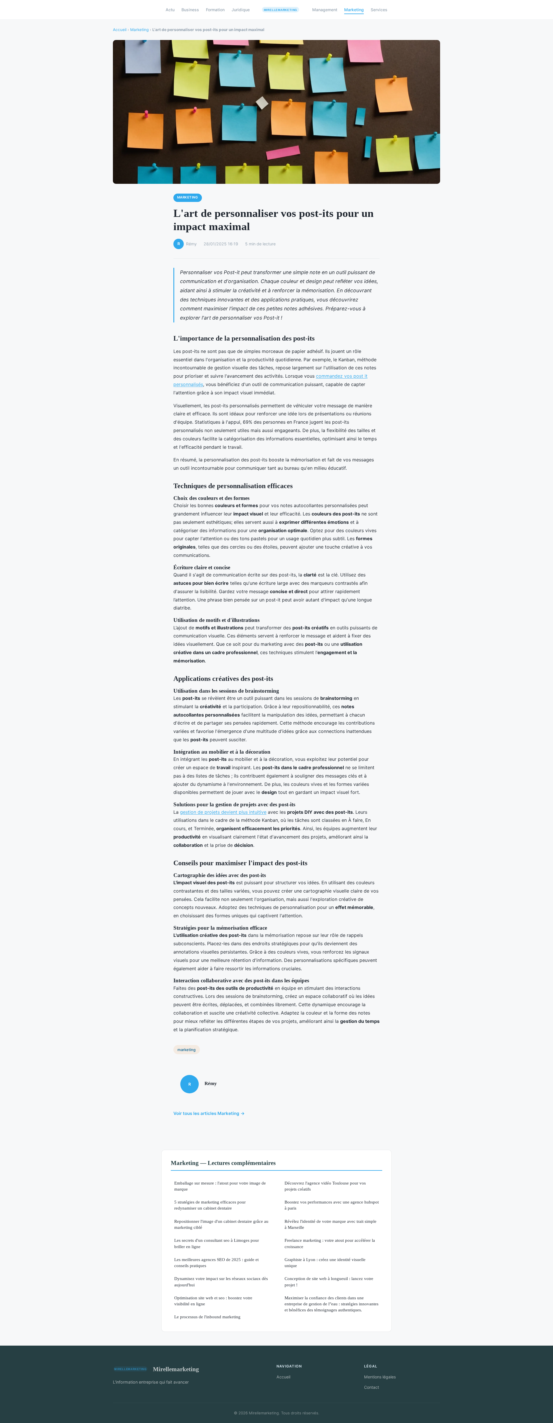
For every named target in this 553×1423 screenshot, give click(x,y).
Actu (170, 9)
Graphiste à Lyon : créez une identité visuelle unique (325, 1262)
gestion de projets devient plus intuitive (223, 812)
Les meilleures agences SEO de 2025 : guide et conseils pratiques (216, 1262)
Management (324, 9)
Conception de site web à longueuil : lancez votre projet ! (329, 1281)
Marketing (354, 9)
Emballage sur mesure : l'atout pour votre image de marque (220, 1186)
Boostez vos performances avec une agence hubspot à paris (332, 1204)
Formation (215, 9)
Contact (371, 1387)
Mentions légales (380, 1376)
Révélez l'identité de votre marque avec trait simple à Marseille (330, 1224)
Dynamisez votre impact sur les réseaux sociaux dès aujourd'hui (221, 1281)
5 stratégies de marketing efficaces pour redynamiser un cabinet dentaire (210, 1204)
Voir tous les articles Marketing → (209, 1113)
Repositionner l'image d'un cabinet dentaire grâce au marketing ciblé (221, 1224)
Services (379, 9)
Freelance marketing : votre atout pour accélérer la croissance (330, 1243)
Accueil (119, 29)
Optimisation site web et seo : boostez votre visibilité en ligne (213, 1300)
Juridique (241, 9)
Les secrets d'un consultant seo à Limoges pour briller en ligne (216, 1243)
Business (190, 9)
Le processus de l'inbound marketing (207, 1316)
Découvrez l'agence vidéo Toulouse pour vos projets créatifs (325, 1186)
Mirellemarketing (176, 1369)
